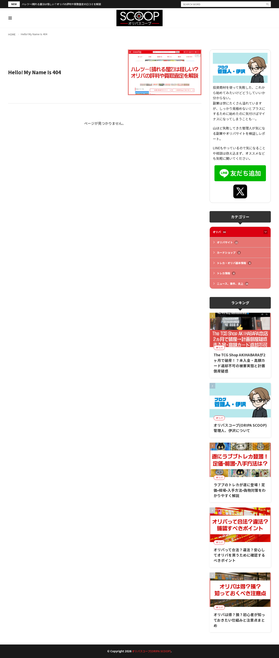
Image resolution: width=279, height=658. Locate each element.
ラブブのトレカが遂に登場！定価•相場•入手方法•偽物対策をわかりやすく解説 (240, 490)
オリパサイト (227, 242)
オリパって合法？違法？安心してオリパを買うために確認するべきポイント (239, 555)
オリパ (219, 232)
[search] (267, 4)
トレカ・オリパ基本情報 (233, 263)
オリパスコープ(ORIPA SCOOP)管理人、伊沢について (240, 428)
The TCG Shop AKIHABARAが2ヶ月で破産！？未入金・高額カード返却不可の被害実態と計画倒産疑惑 (239, 362)
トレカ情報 (225, 273)
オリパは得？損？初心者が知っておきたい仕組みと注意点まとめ (239, 620)
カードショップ (228, 252)
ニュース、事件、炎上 (232, 284)
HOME (12, 34)
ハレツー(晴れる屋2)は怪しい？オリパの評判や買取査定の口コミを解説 (61, 4)
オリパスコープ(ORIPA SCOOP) (151, 651)
